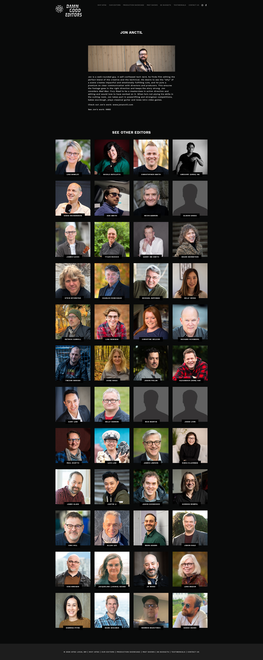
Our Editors (115, 5)
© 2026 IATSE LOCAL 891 (75, 652)
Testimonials (180, 5)
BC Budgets (165, 5)
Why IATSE (102, 5)
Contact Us (194, 5)
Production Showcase (133, 5)
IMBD (108, 109)
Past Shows (152, 5)
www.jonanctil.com (123, 105)
